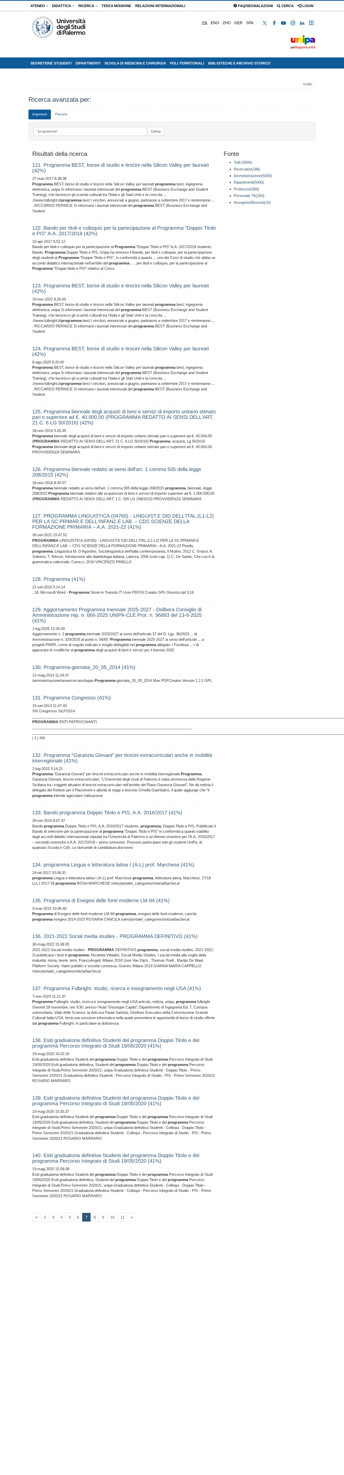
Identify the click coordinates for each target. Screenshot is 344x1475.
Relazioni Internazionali (160, 6)
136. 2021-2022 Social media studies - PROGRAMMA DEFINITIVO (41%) (115, 936)
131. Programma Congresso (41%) (71, 697)
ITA (204, 23)
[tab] (39, 114)
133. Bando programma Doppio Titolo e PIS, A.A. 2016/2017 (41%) (107, 812)
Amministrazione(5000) (253, 176)
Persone (61, 114)
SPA (249, 23)
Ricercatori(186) (247, 169)
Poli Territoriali (187, 63)
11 (122, 1217)
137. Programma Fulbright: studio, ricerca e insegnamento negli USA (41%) (116, 988)
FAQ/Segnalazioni (255, 6)
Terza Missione (116, 6)
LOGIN (307, 6)
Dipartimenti (88, 63)
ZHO (227, 23)
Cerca (287, 6)
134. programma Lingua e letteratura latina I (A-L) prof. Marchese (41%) (113, 864)
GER (238, 23)
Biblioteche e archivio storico (239, 63)
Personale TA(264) (249, 195)
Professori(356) (246, 189)
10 (112, 1217)
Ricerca (86, 6)
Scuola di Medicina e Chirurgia (135, 63)
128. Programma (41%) (58, 579)
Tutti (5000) (243, 162)
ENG (215, 23)
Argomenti (39, 114)
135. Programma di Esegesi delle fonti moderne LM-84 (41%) (101, 900)
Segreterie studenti (51, 63)
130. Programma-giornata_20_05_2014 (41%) (83, 667)
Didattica (62, 6)
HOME (307, 84)
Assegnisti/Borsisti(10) (252, 202)
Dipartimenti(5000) (249, 182)
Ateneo (38, 6)
